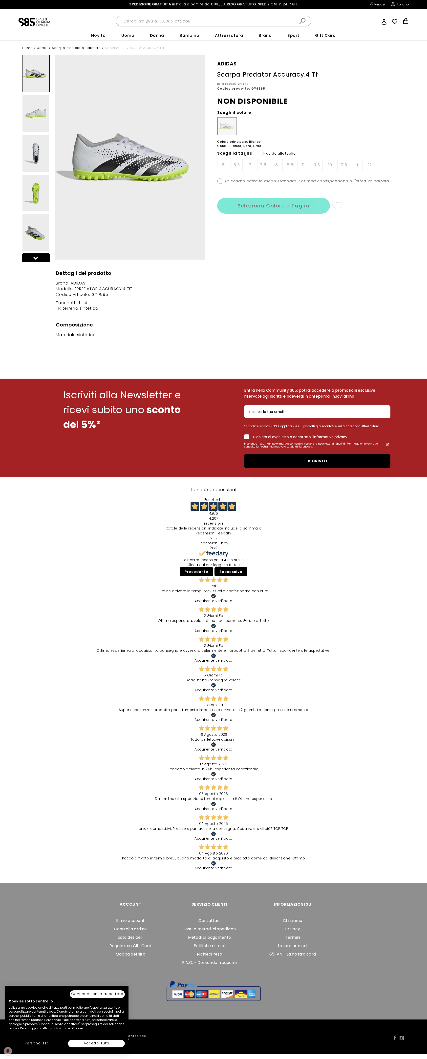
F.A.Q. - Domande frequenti (209, 962)
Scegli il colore (234, 113)
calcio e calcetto (85, 47)
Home (28, 47)
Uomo (127, 35)
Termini (292, 937)
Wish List (394, 22)
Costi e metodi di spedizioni (209, 929)
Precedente (196, 571)
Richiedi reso (209, 954)
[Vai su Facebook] (394, 1038)
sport (293, 35)
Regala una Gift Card (130, 946)
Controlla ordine (130, 929)
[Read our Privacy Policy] (387, 445)
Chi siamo (292, 920)
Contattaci (209, 920)
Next (36, 257)
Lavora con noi (292, 946)
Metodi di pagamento (209, 937)
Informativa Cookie (68, 1028)
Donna (157, 35)
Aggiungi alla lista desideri (337, 206)
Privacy (292, 929)
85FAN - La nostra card (292, 954)
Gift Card (325, 35)
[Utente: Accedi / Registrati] (384, 21)
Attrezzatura (229, 35)
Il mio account (130, 920)
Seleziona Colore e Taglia (273, 205)
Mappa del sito (130, 954)
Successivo (230, 571)
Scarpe (59, 47)
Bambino (189, 35)
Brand (265, 35)
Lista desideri (130, 937)
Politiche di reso (209, 946)
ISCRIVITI (317, 461)
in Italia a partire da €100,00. (213, 4)
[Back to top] (418, 1033)
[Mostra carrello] (406, 21)
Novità (98, 35)
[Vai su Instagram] (401, 1038)
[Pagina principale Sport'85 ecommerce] (34, 21)
